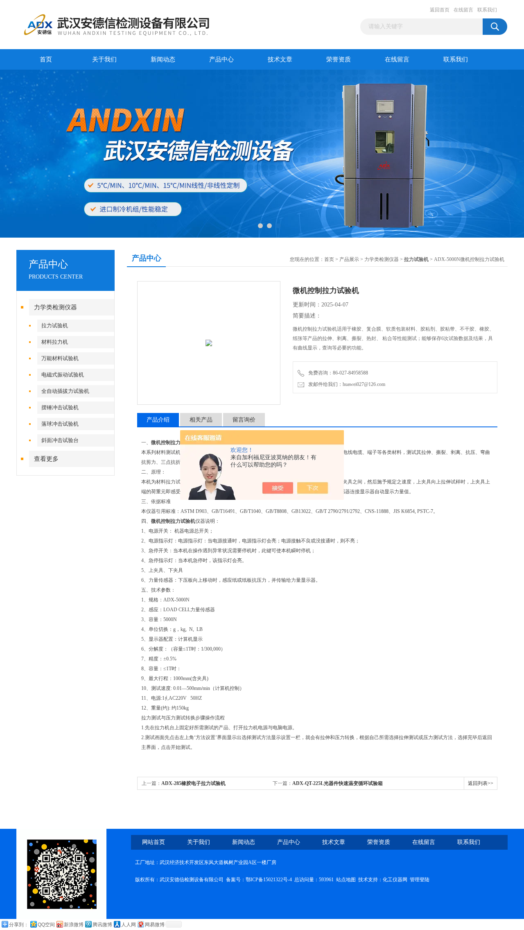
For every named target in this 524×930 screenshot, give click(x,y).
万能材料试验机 (60, 358)
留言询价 (244, 420)
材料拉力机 (54, 342)
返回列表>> (480, 783)
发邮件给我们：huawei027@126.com (345, 384)
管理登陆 (419, 879)
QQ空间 (46, 925)
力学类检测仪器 (55, 307)
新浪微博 (74, 925)
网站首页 (153, 842)
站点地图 (346, 879)
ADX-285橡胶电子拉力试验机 (193, 783)
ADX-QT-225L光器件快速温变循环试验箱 (337, 783)
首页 (46, 59)
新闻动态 (163, 59)
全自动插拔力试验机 (65, 391)
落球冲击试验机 (60, 424)
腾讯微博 (102, 925)
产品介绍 (158, 420)
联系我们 (487, 10)
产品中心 (221, 59)
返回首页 (439, 10)
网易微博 (155, 925)
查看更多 (46, 459)
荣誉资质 (338, 59)
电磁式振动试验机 (62, 375)
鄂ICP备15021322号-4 (269, 879)
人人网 (128, 925)
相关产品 (201, 420)
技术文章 (280, 59)
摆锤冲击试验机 (60, 407)
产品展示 (349, 259)
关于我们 (104, 59)
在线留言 (463, 10)
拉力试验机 (54, 325)
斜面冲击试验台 (60, 440)
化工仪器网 (395, 879)
